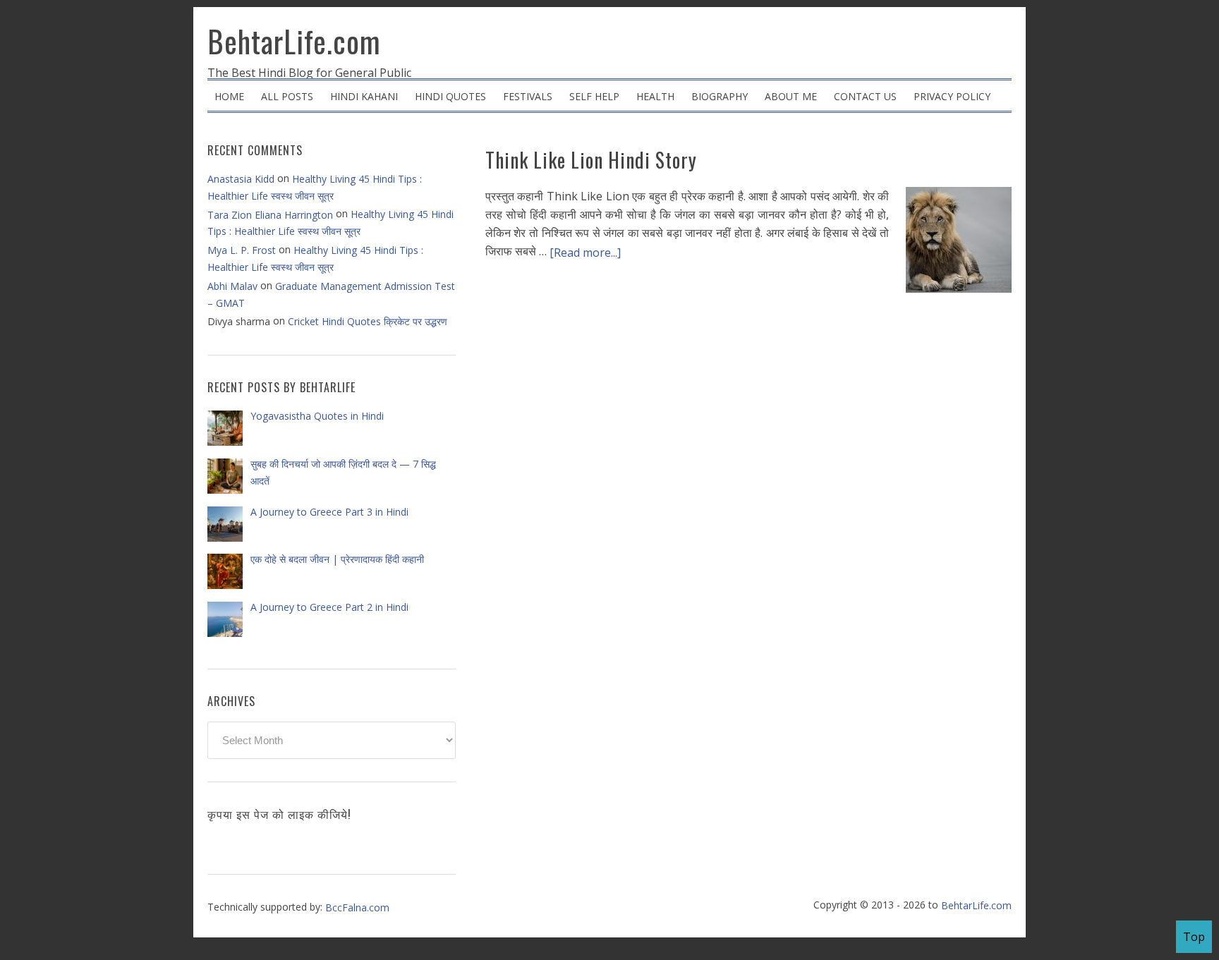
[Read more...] (585, 252)
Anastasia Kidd (240, 179)
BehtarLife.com (294, 41)
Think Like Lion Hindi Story (591, 159)
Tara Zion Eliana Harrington (270, 214)
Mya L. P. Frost (241, 250)
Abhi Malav (232, 286)
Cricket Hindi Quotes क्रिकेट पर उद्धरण (367, 321)
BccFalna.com (357, 907)
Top (1194, 936)
